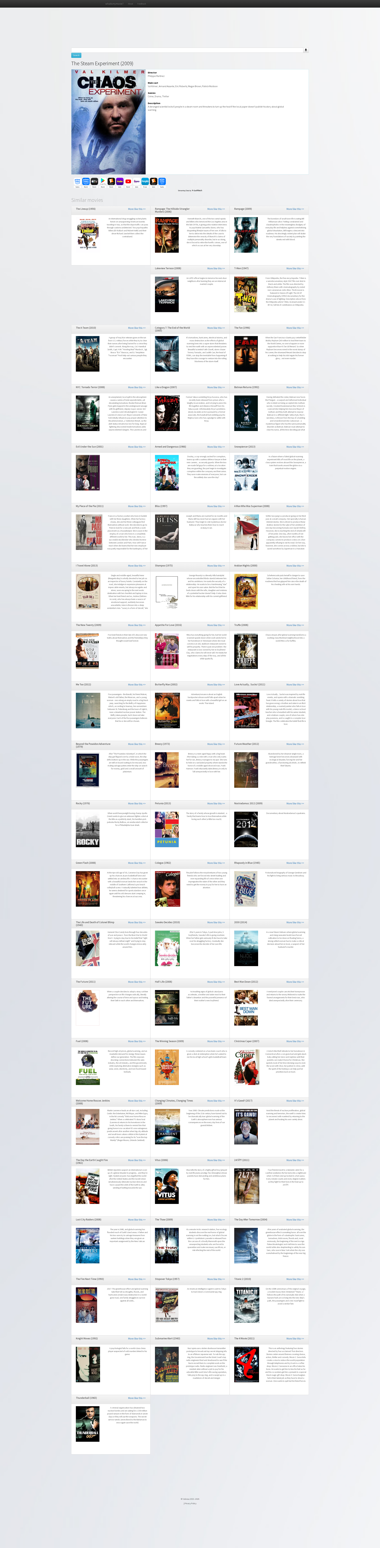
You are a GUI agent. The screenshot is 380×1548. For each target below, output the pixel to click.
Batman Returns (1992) (246, 387)
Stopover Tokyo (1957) (167, 1279)
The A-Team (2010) (86, 327)
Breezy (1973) (162, 744)
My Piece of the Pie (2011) (90, 506)
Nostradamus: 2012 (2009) (248, 803)
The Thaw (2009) (164, 1219)
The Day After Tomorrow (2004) (250, 1219)
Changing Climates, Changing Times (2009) (174, 1102)
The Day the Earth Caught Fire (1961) (92, 1161)
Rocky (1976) (83, 803)
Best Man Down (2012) (246, 981)
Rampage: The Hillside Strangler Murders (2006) (172, 210)
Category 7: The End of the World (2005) (172, 329)
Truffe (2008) (241, 625)
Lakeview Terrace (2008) (168, 268)
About (130, 3)
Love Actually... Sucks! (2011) (249, 684)
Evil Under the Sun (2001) (89, 446)
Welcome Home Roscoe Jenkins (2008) (93, 1102)
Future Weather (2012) (246, 744)
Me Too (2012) (83, 684)
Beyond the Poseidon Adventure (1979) (93, 745)
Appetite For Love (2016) (168, 625)
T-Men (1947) (241, 268)
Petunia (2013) (163, 803)
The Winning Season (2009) (169, 1041)
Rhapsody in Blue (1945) (247, 862)
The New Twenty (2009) (88, 625)
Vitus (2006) (161, 1160)
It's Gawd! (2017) (243, 1100)
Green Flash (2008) (86, 862)
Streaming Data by (185, 190)
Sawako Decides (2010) (167, 922)
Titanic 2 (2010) (242, 1279)
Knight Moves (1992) (87, 1338)
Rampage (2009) (243, 208)
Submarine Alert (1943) (167, 1338)
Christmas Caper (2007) (246, 1041)
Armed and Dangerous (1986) (170, 446)
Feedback (141, 3)
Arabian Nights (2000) (245, 565)
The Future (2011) (86, 981)
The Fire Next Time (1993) (90, 1279)
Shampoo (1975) (164, 565)
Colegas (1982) (163, 862)
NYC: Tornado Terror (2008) (90, 387)
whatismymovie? (114, 3)
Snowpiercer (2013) (244, 446)
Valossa (186, 1499)
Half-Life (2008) (163, 981)
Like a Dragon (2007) (166, 387)
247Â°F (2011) (241, 1160)
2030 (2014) (240, 922)
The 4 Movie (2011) (244, 1338)
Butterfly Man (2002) (166, 684)
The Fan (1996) (242, 327)
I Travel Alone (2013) (87, 565)
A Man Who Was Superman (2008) (252, 506)
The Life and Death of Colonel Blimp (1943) (95, 924)
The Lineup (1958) (86, 208)
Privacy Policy (190, 1503)
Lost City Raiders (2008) (88, 1219)
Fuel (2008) (82, 1041)
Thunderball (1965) (86, 1398)
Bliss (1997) (161, 506)
